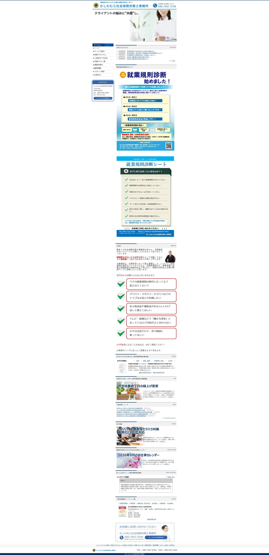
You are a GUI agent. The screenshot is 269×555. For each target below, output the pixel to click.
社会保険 (170, 503)
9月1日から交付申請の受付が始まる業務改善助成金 (132, 414)
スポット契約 (164, 545)
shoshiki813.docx (146, 372)
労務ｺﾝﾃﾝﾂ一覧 (138, 545)
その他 (170, 361)
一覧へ (173, 61)
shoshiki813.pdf (159, 372)
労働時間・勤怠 (159, 361)
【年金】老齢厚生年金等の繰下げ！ (137, 59)
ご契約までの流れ (127, 545)
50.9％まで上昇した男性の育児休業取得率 (129, 408)
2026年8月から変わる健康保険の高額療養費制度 (131, 416)
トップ (98, 545)
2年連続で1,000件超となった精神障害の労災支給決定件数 (134, 412)
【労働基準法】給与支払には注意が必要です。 (141, 51)
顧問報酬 (155, 545)
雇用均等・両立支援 (143, 503)
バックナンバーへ (170, 418)
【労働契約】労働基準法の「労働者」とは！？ (141, 55)
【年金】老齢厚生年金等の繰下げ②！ (138, 57)
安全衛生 (154, 503)
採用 (137, 361)
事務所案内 (148, 545)
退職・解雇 (146, 361)
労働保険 (162, 503)
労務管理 (132, 503)
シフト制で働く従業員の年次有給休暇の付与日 (131, 410)
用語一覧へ (171, 477)
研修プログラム (116, 545)
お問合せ (172, 545)
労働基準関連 (123, 503)
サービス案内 (105, 545)
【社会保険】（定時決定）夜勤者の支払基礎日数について (144, 53)
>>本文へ (170, 397)
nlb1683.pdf (152, 519)
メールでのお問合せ (103, 98)
